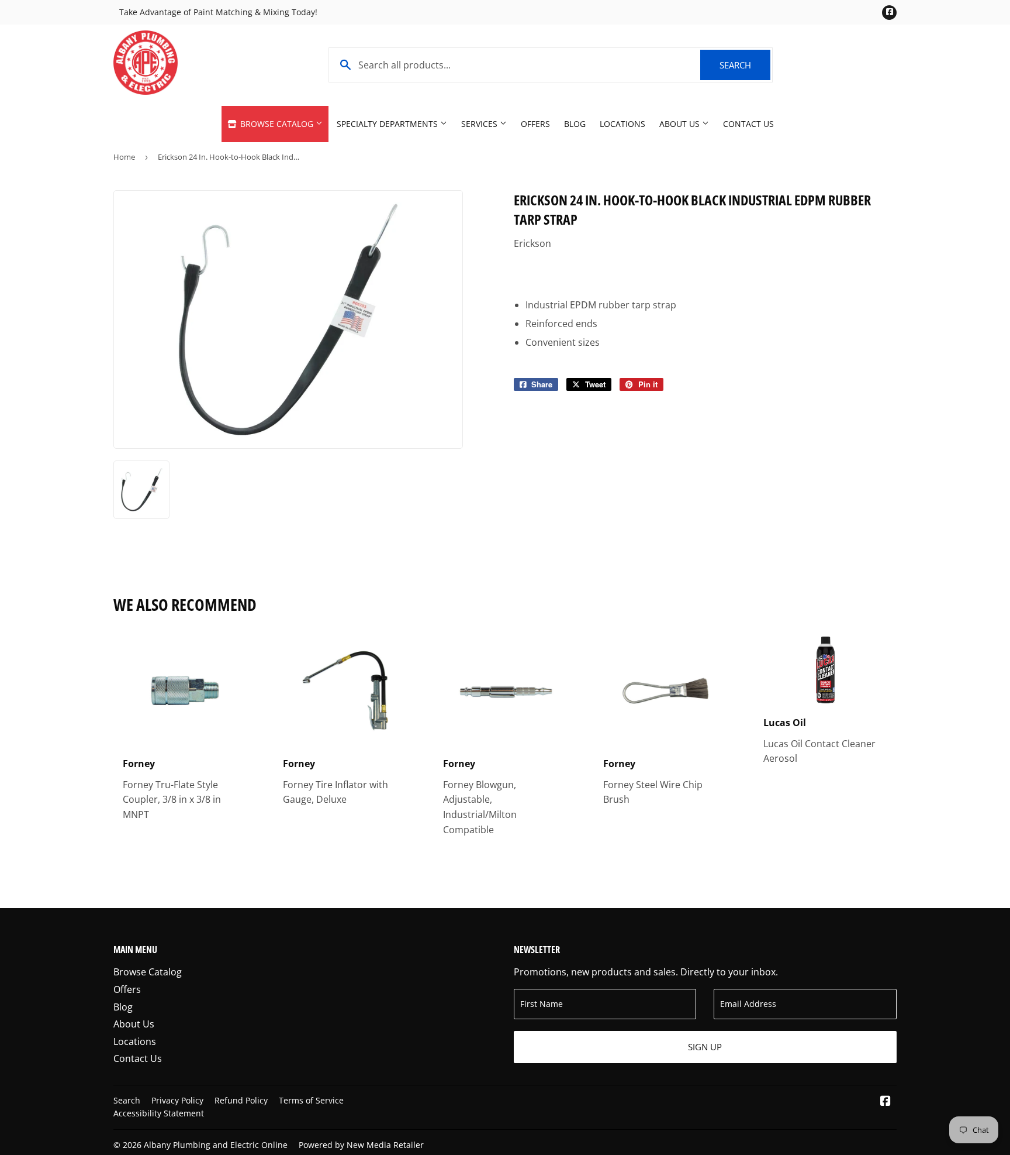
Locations (622, 123)
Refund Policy (241, 1100)
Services (480, 123)
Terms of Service (311, 1100)
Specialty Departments (388, 123)
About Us (680, 123)
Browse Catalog (277, 123)
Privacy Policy (177, 1100)
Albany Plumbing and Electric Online (216, 1144)
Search (745, 65)
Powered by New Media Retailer (361, 1144)
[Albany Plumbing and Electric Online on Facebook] (885, 1101)
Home (124, 157)
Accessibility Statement (158, 1113)
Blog (575, 123)
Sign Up (705, 1047)
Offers (535, 123)
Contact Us (748, 123)
